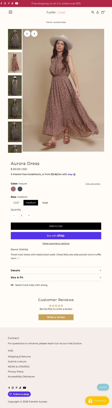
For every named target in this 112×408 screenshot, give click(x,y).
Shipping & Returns (19, 356)
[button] (56, 270)
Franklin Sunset (38, 401)
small (17, 203)
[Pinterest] (8, 3)
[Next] (34, 33)
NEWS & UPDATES (18, 366)
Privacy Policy (16, 371)
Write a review (56, 317)
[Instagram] (5, 3)
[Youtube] (16, 3)
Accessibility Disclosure (21, 376)
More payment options (56, 243)
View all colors (93, 184)
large (45, 202)
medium (31, 202)
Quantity (16, 209)
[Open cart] (102, 12)
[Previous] (27, 33)
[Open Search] (93, 12)
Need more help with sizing (31, 285)
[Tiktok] (12, 3)
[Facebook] (1, 3)
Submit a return (17, 361)
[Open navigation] (10, 12)
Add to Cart (56, 226)
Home (49, 22)
